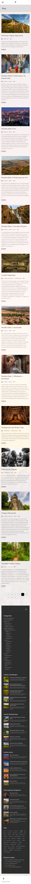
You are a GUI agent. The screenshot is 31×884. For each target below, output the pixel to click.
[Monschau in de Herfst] (6, 738)
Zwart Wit (7, 669)
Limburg (19, 838)
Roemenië (8, 650)
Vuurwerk (6, 850)
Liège (23, 838)
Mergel (23, 840)
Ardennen (16, 830)
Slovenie (7, 652)
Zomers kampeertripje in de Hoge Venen (17, 718)
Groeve (5, 834)
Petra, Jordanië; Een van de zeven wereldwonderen (17, 775)
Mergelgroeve (7, 842)
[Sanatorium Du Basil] (6, 801)
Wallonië (11, 850)
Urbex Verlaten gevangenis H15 (17, 806)
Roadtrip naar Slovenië (15, 724)
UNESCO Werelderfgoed (20, 846)
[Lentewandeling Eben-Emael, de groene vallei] (6, 705)
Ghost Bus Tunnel (14, 793)
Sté (5, 865)
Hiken (13, 834)
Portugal (7, 648)
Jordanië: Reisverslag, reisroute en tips (18, 761)
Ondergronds (18, 278)
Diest (5, 832)
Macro (14, 840)
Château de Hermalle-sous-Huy (14, 861)
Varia (14, 229)
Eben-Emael (15, 832)
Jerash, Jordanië (13, 781)
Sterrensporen (8, 667)
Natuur (20, 842)
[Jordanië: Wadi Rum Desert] (6, 769)
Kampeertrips (7, 625)
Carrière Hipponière (8, 275)
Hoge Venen (22, 834)
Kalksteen (11, 836)
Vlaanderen (19, 848)
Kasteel (5, 838)
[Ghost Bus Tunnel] (6, 794)
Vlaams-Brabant (11, 848)
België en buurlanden (9, 630)
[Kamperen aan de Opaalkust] (6, 744)
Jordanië (7, 643)
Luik (4, 840)
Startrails (19, 844)
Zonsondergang (7, 851)
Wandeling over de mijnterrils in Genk (18, 818)
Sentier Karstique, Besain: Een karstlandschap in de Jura (17, 691)
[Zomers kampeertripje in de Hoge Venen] (6, 719)
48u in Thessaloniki (14, 755)
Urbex (15, 516)
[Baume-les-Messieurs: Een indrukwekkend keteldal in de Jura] (6, 685)
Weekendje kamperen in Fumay (17, 730)
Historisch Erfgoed (8, 516)
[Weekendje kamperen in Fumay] (6, 732)
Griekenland (8, 641)
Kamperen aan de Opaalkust (16, 743)
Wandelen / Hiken (8, 626)
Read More (3, 49)
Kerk (9, 838)
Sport (6, 665)
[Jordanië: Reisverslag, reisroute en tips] (6, 763)
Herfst (9, 834)
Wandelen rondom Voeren (10, 564)
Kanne (23, 836)
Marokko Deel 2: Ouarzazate (11, 327)
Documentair (6, 472)
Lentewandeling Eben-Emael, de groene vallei (17, 704)
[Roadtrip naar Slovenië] (6, 725)
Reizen (10, 81)
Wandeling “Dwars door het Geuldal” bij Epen (18, 698)
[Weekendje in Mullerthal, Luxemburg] (6, 679)
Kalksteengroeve (17, 836)
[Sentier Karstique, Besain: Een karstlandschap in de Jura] (6, 692)
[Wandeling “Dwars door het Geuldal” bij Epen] (6, 699)
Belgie (4, 566)
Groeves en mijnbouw (8, 278)
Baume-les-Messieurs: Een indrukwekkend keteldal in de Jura (17, 684)
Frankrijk (7, 634)
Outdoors (10, 566)
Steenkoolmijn (7, 846)
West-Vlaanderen (18, 850)
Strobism (13, 846)
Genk (25, 832)
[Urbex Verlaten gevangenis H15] (6, 807)
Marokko (5, 81)
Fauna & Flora (7, 623)
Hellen (6, 860)
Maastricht (9, 840)
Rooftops (7, 657)
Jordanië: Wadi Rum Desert (16, 768)
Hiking (17, 834)
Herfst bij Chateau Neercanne (12, 36)
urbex (5, 848)
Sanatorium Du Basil (14, 799)
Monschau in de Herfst (15, 736)
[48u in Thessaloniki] (6, 756)
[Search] (25, 609)
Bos (25, 830)
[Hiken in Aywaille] (6, 814)
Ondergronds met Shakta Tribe (12, 427)
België (21, 831)
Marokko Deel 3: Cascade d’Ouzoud (13, 226)
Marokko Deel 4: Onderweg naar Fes (14, 178)
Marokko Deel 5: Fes (8, 129)
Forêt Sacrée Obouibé (9, 469)
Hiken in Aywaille (13, 812)
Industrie (5, 836)
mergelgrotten (14, 842)
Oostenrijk (8, 646)
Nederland (6, 38)
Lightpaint (14, 838)
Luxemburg (8, 636)
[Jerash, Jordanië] (6, 782)
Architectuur (7, 660)
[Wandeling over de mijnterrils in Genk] (6, 820)
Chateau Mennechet (8, 513)
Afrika (5, 830)
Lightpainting (6, 430)
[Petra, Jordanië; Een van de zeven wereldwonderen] (6, 776)
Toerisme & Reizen (7, 628)
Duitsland (8, 633)
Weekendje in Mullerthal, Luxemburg (18, 677)
